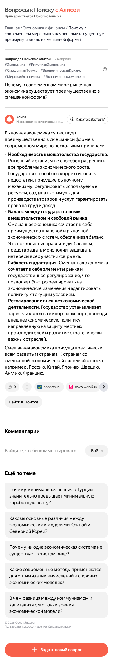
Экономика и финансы (44, 28)
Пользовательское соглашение (26, 626)
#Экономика (15, 64)
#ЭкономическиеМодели (64, 77)
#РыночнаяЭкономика (47, 64)
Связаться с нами (59, 626)
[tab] (12, 387)
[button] (104, 69)
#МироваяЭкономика (22, 77)
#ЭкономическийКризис (61, 71)
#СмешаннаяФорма (21, 71)
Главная (12, 28)
